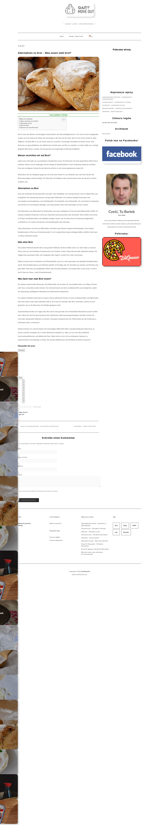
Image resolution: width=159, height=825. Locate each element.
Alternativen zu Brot (26, 123)
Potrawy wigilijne (55, 537)
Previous (21, 350)
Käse (106, 122)
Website (20, 466)
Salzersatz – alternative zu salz (113, 105)
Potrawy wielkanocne (56, 540)
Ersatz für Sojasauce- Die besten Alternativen (95, 549)
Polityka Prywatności (24, 523)
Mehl (109, 122)
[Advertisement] (121, 71)
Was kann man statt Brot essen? (29, 127)
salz (111, 122)
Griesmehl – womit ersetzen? (85, 426)
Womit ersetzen (76, 36)
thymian (115, 122)
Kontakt (20, 525)
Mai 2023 (105, 133)
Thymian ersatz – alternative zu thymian (116, 102)
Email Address (22, 457)
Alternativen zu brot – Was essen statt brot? (94, 541)
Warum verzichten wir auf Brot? (29, 121)
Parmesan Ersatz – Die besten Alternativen (117, 108)
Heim (61, 36)
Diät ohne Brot (24, 125)
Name (19, 448)
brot (103, 122)
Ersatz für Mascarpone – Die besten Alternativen (40, 426)
